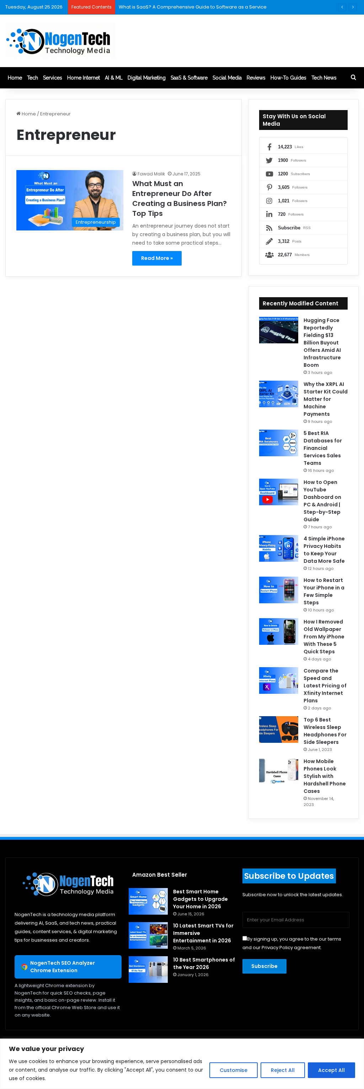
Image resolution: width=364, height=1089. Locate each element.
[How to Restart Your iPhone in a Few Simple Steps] (278, 590)
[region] (182, 1064)
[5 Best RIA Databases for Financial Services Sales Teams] (278, 443)
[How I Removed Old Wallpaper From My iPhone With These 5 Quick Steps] (278, 631)
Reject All (283, 1070)
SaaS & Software (189, 78)
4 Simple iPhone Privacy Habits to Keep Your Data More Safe (324, 550)
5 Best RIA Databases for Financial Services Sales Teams (323, 448)
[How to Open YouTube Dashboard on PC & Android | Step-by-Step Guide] (278, 492)
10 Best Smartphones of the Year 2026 (204, 963)
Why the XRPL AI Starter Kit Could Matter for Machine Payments (326, 399)
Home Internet (83, 78)
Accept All (331, 1070)
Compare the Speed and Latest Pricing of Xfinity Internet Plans (325, 685)
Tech (32, 78)
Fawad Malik (151, 174)
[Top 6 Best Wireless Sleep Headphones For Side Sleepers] (278, 729)
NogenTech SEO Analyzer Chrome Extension (62, 966)
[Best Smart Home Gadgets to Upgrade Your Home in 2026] (148, 901)
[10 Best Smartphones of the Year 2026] (148, 969)
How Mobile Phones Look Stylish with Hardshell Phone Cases (325, 776)
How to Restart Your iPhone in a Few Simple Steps (324, 591)
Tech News (324, 78)
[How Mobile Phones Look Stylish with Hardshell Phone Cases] (278, 771)
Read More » (157, 258)
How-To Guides (288, 78)
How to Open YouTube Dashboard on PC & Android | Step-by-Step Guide (322, 501)
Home (15, 78)
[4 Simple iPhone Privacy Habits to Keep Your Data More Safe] (278, 548)
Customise (233, 1070)
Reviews (256, 78)
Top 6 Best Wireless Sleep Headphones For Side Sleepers (325, 731)
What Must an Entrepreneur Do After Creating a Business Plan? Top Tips (179, 198)
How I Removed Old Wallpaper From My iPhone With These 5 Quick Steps (324, 636)
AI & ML (114, 78)
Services (52, 78)
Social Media (227, 78)
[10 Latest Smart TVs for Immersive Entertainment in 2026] (148, 935)
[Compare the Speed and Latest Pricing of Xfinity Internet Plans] (278, 680)
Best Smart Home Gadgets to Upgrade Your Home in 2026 (200, 899)
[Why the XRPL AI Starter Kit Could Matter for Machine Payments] (278, 394)
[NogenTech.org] (60, 40)
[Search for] (353, 77)
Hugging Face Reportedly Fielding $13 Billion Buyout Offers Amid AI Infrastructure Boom (322, 343)
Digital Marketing (147, 78)
